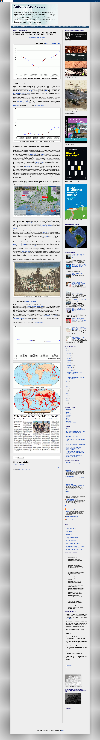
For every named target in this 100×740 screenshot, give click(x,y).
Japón (43, 104)
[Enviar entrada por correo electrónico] (16, 457)
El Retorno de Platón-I (70, 500)
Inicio (38, 467)
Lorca (46, 90)
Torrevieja (45, 317)
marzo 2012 (69, 355)
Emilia (42, 154)
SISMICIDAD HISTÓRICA (82, 26)
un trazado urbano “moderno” (25, 222)
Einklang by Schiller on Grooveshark (37, 37)
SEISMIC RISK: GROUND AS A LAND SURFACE (75, 444)
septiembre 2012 (70, 365)
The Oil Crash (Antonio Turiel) (72, 516)
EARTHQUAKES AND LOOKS (72, 436)
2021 (67, 395)
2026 (67, 403)
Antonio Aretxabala (29, 7)
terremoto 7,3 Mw (39, 162)
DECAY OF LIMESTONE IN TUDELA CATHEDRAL (76, 535)
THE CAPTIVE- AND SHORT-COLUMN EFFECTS (75, 446)
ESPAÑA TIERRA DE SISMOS (72, 537)
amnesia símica (33, 154)
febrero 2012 (69, 353)
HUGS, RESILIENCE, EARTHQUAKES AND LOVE (76, 438)
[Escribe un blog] (19, 457)
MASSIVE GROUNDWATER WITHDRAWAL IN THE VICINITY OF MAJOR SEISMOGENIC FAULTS (76, 435)
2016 (67, 386)
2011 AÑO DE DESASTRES (71, 528)
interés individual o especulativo (50, 315)
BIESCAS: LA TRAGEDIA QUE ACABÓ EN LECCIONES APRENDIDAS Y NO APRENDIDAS (79, 319)
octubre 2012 (69, 367)
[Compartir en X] (21, 457)
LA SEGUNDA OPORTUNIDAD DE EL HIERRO (75, 544)
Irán (18, 105)
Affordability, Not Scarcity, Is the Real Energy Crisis (75, 485)
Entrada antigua (57, 467)
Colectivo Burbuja (70, 476)
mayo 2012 (69, 358)
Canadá (58, 104)
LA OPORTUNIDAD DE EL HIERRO (73, 543)
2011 (67, 348)
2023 (67, 398)
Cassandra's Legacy (70, 509)
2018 (67, 390)
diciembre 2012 (70, 370)
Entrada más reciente (18, 467)
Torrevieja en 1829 (26, 251)
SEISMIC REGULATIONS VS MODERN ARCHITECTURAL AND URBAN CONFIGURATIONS (73, 448)
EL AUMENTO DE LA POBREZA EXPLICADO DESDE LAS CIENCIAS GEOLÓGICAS (79, 328)
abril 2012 (69, 357)
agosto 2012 (69, 363)
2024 (67, 400)
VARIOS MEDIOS (55, 43)
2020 (67, 393)
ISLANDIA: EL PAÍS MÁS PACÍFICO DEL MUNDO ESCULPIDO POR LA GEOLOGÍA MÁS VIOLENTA (79, 301)
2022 (67, 396)
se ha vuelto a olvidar (38, 322)
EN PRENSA (47, 26)
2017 (67, 388)
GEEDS (67, 491)
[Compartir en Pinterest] (23, 457)
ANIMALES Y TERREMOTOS (71, 533)
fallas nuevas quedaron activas (23, 101)
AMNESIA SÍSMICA (30, 302)
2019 (67, 391)
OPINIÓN (59, 26)
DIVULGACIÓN (40, 26)
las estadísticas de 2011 (40, 105)
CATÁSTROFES (15, 26)
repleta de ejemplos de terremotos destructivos (40, 319)
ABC (46, 43)
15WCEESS (69, 665)
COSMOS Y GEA (69, 534)
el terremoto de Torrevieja (46, 225)
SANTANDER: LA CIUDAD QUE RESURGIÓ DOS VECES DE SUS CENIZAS (78, 309)
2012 (67, 350)
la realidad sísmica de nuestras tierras (35, 306)
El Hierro (31, 90)
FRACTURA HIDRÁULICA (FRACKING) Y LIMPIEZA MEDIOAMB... (75, 373)
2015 (67, 384)
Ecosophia (68, 470)
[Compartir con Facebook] (22, 457)
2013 (67, 381)
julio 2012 (69, 362)
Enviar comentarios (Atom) (24, 469)
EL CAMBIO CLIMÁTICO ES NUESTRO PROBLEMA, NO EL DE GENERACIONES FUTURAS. (79, 292)
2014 (67, 383)
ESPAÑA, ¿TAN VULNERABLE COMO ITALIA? (75, 538)
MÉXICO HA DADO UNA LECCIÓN (73, 547)
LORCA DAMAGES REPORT (71, 456)
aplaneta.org (68, 462)
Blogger (62, 730)
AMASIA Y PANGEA (70, 530)
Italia (27, 105)
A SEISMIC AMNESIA (70, 430)
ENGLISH (53, 26)
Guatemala (47, 104)
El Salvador (53, 104)
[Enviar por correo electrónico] (18, 457)
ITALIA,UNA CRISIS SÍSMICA (71, 540)
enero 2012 (69, 351)
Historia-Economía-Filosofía (72, 499)
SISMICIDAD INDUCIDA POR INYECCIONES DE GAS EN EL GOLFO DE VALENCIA (78, 337)
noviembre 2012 (70, 369)
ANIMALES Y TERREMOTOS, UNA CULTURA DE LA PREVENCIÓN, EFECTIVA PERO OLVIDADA (79, 283)
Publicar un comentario (19, 464)
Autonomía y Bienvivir (70, 519)
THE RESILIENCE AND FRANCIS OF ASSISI (74, 451)
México (14, 105)
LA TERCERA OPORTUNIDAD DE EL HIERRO (75, 546)
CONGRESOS (32, 26)
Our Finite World (69, 484)
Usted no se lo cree (70, 505)
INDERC (67, 428)
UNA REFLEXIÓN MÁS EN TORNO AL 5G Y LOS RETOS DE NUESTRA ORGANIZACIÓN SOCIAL (79, 265)
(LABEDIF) (69, 618)
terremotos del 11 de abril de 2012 (21, 93)
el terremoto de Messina (34, 245)
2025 (67, 402)
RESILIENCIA (72, 26)
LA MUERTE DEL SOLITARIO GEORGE (73, 541)
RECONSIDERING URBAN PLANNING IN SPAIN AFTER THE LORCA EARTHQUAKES (75, 432)
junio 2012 (69, 360)
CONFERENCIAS (23, 26)
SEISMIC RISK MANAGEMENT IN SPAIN (74, 455)
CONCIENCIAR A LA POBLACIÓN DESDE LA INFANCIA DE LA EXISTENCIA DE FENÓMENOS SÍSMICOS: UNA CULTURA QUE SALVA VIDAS (78, 257)
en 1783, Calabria (22, 244)
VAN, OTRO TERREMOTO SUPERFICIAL (74, 549)
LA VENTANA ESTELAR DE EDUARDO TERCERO (76, 526)
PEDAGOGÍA (65, 26)
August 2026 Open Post (70, 471)
